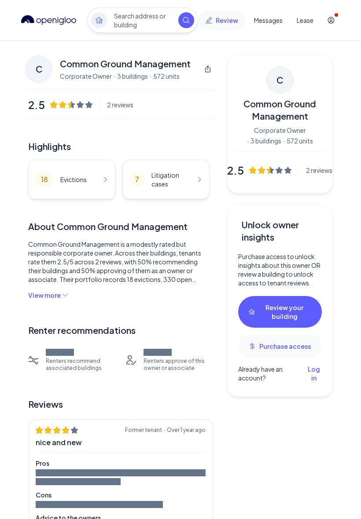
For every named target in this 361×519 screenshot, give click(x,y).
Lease (305, 20)
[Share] (208, 69)
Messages (268, 20)
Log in (314, 373)
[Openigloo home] (49, 20)
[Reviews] (99, 20)
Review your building (284, 311)
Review (227, 20)
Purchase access (285, 346)
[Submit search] (186, 20)
